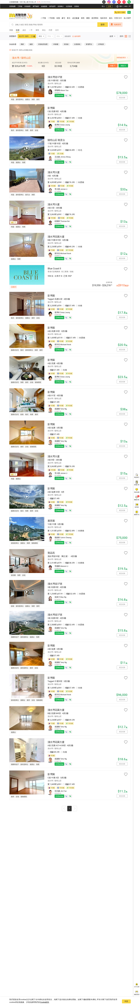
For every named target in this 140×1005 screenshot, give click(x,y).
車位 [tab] (44, 30)
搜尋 (103, 24)
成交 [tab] (24, 30)
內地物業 (27, 6)
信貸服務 (69, 6)
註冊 (109, 6)
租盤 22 (123, 66)
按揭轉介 (61, 6)
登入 (103, 6)
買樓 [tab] (11, 30)
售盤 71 (112, 66)
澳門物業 (36, 6)
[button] (64, 809)
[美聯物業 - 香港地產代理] (21, 16)
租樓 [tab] (17, 30)
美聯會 (76, 6)
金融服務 (44, 6)
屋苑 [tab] (37, 30)
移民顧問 (52, 6)
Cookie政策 (44, 1002)
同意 (126, 1001)
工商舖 (20, 6)
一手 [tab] (30, 30)
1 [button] (69, 809)
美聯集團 (12, 6)
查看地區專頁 (121, 57)
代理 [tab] (50, 30)
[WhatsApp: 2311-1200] (129, 12)
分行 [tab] (57, 30)
